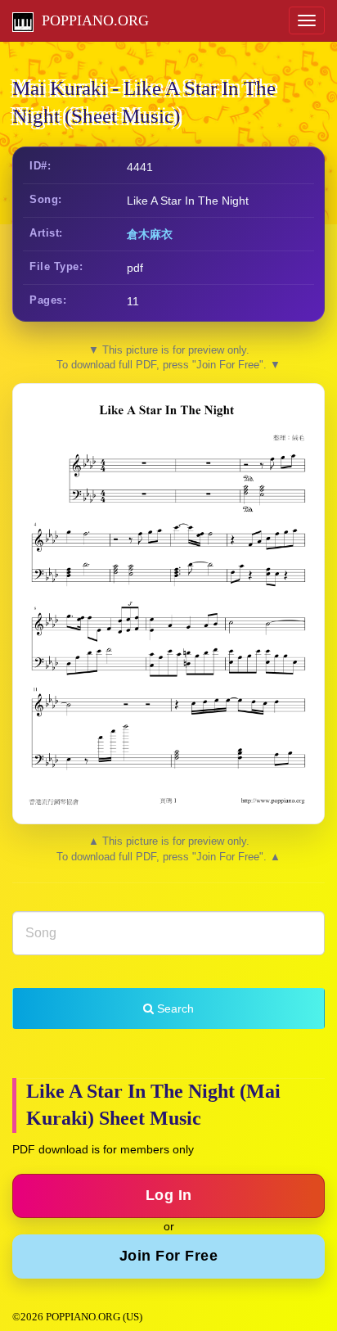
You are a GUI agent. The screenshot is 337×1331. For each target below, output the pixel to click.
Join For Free (168, 1256)
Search (174, 1008)
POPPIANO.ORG (91, 20)
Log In (169, 1195)
